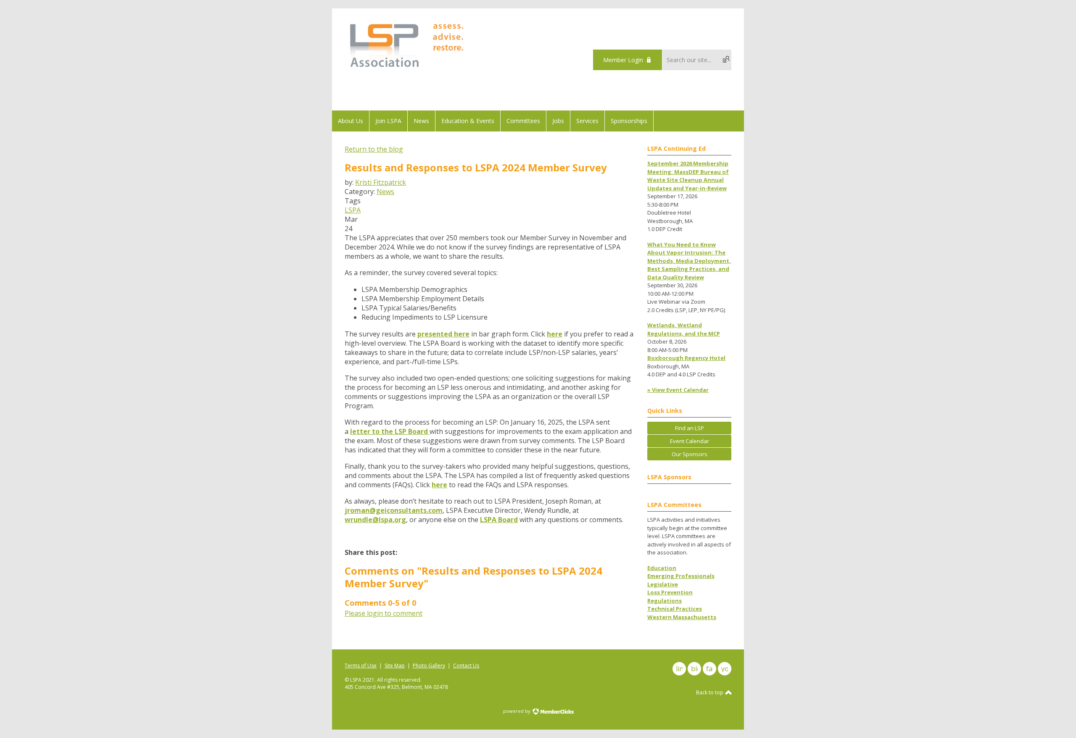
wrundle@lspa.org (375, 519)
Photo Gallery (429, 665)
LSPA (353, 210)
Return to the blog (374, 149)
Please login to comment (383, 613)
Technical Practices (674, 608)
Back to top (710, 692)
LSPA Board (499, 519)
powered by (517, 711)
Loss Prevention (670, 592)
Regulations (664, 600)
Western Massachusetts (681, 617)
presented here (443, 334)
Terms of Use (361, 665)
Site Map (395, 665)
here (554, 334)
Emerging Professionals (681, 576)
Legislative (662, 584)
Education (661, 568)
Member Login (623, 60)
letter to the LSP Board (390, 431)
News (385, 191)
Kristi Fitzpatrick (380, 182)
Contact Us (466, 665)
